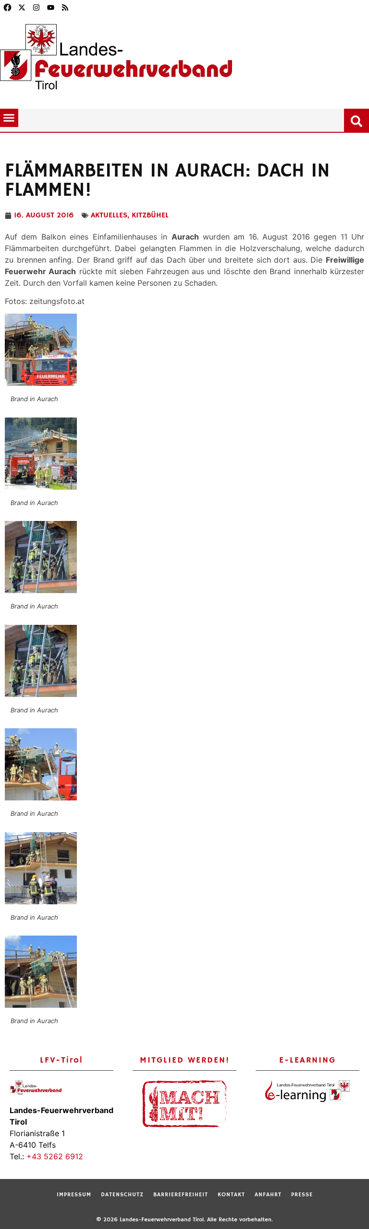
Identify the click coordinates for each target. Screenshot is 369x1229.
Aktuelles (109, 215)
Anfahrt (268, 1194)
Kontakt (231, 1194)
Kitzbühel (150, 215)
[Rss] (65, 7)
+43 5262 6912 (54, 1156)
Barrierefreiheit (180, 1194)
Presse (302, 1194)
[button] (9, 118)
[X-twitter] (21, 7)
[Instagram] (36, 7)
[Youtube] (50, 7)
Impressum (74, 1194)
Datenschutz (122, 1194)
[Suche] (358, 119)
